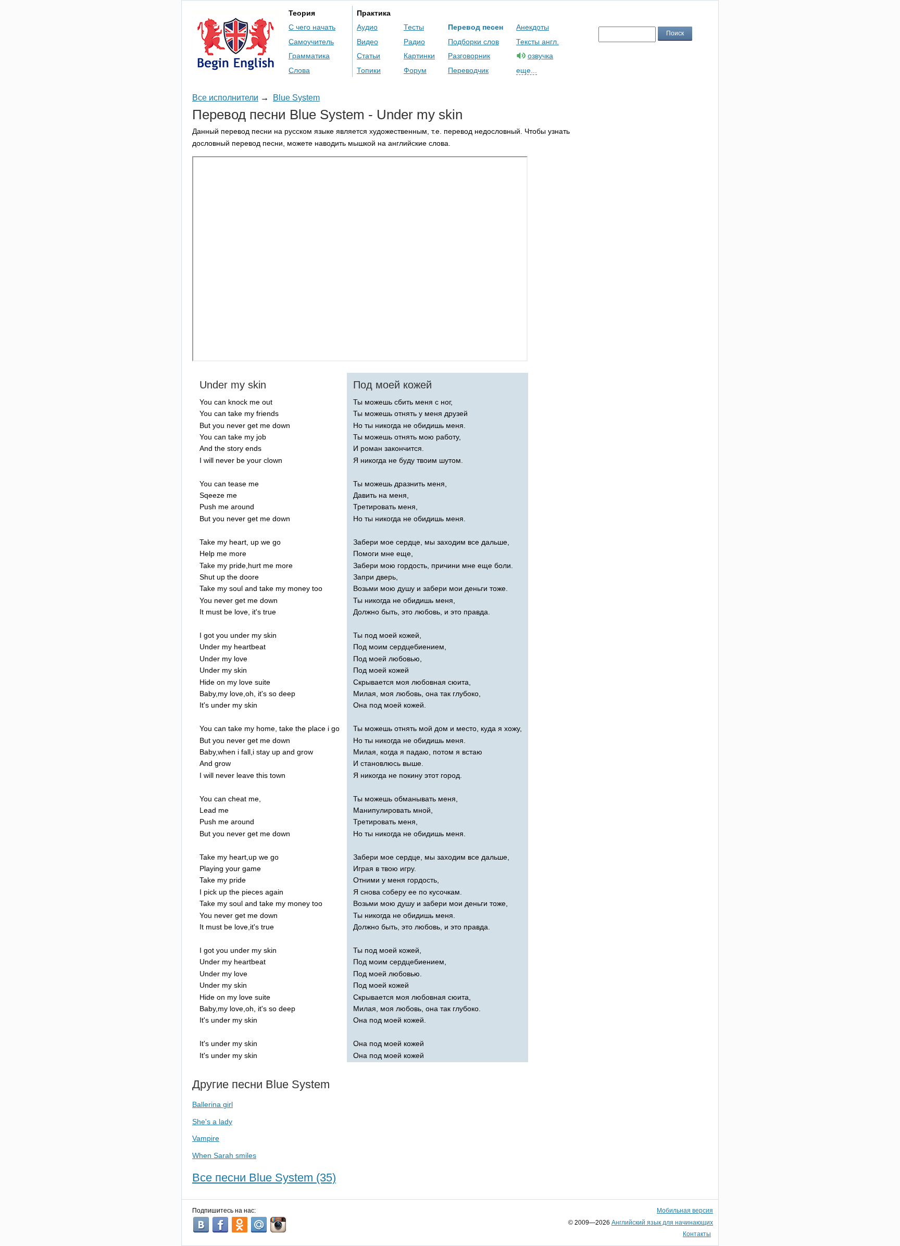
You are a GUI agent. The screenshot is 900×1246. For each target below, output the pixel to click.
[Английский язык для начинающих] (235, 65)
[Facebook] (220, 1224)
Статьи (368, 56)
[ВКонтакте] (201, 1224)
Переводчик (468, 70)
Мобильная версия (685, 1210)
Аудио (367, 27)
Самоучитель (311, 41)
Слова (299, 70)
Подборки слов (473, 41)
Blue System (296, 97)
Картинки (419, 56)
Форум (415, 70)
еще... (526, 70)
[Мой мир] (259, 1224)
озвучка (540, 56)
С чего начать (312, 27)
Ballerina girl (212, 1104)
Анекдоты (532, 27)
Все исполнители (225, 97)
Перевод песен (475, 27)
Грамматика (309, 56)
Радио (414, 41)
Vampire (205, 1138)
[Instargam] (278, 1224)
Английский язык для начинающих (662, 1222)
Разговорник (469, 56)
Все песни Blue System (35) (264, 1177)
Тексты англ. (537, 41)
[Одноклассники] (239, 1224)
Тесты (414, 27)
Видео (367, 41)
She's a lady (212, 1121)
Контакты (697, 1234)
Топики (369, 70)
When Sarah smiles (224, 1155)
